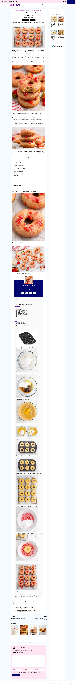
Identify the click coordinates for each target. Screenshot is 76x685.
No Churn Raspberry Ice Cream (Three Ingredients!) (39, 618)
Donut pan (18, 299)
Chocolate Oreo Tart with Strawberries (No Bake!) (23, 607)
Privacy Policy (3, 683)
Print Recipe (33, 20)
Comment (15, 655)
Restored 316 (73, 683)
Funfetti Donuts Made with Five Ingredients (22, 611)
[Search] (62, 10)
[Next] (46, 633)
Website (36, 669)
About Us (8, 683)
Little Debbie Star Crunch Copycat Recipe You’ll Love (33, 637)
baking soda (23, 311)
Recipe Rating (15, 652)
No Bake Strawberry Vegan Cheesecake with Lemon (24, 608)
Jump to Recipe (26, 20)
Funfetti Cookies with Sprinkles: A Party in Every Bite (18, 618)
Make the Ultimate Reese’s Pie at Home (61, 24)
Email (25, 669)
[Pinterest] (65, 1)
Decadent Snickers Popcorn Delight (61, 37)
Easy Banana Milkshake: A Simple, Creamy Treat (14, 637)
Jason (26, 17)
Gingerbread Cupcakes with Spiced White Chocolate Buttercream (41, 638)
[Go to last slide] (11, 633)
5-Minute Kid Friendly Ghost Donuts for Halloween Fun (24, 610)
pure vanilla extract (25, 317)
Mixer (17, 300)
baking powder (24, 310)
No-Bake (48, 4)
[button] (27, 289)
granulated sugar (22, 315)
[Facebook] (62, 1)
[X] (63, 1)
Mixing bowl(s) (18, 301)
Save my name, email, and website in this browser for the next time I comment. (26, 672)
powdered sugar (21, 322)
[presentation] (14, 630)
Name (14, 669)
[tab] (27, 642)
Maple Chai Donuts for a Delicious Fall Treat (22, 605)
